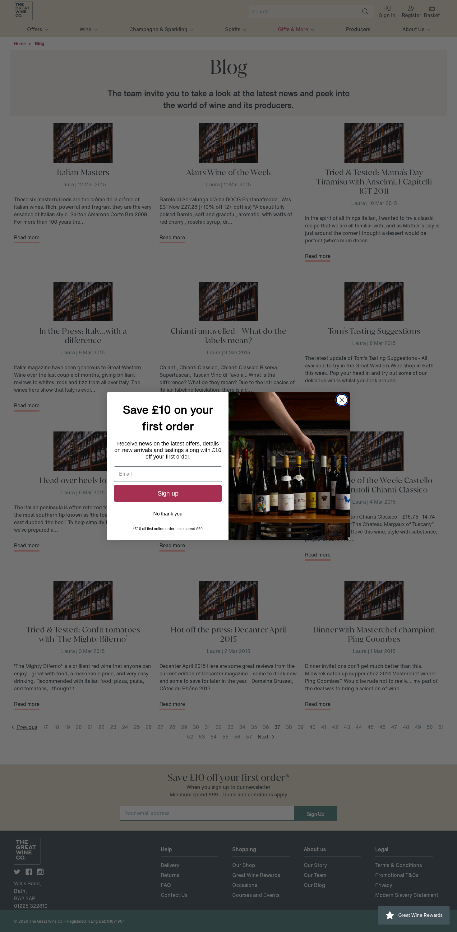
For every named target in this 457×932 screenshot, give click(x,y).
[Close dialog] (341, 399)
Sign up (168, 493)
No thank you (167, 513)
